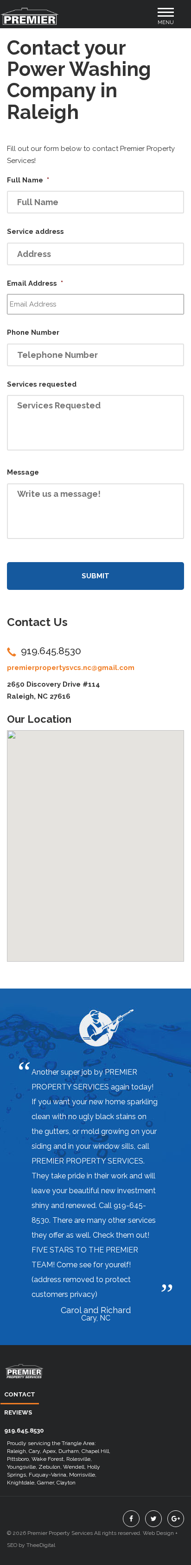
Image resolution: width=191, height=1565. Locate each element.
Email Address (35, 283)
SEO (12, 1545)
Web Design (158, 1533)
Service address (35, 231)
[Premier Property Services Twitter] (153, 1518)
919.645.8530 (51, 651)
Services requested (41, 384)
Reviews (18, 1412)
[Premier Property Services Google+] (175, 1518)
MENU (166, 19)
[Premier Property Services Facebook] (131, 1518)
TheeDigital (40, 1545)
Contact (19, 1394)
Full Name (28, 180)
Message (23, 472)
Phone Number (33, 332)
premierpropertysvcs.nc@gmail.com (70, 668)
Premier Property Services (24, 1377)
